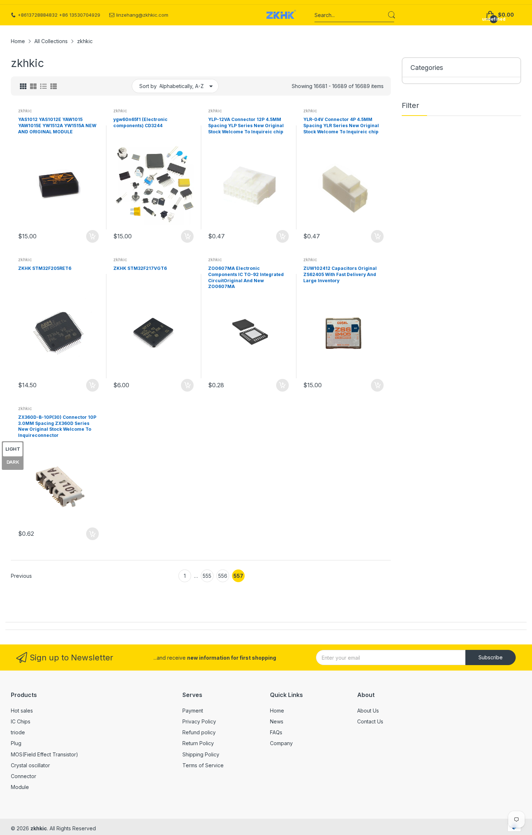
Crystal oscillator (30, 765)
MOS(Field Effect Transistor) (44, 754)
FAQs (276, 732)
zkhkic (25, 110)
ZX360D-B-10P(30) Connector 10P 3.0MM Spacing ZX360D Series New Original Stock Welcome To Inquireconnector (57, 426)
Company (281, 743)
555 (207, 576)
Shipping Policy (200, 754)
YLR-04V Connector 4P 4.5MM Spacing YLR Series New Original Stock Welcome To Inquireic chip (341, 125)
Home (277, 710)
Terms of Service (203, 765)
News (276, 721)
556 (222, 576)
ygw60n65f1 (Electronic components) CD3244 (140, 122)
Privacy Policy (199, 721)
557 (238, 576)
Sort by (148, 86)
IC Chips (20, 721)
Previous (21, 576)
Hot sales (22, 710)
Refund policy (199, 732)
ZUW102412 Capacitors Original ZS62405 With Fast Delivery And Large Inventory (340, 274)
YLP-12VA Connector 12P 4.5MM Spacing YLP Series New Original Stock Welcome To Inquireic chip (246, 125)
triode (18, 732)
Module (20, 787)
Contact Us (370, 721)
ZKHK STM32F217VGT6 (140, 268)
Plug (16, 743)
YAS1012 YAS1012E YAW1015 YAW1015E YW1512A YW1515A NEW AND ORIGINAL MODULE (57, 125)
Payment (192, 710)
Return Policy (198, 743)
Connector (23, 776)
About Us (368, 710)
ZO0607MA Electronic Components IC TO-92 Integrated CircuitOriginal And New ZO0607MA (246, 277)
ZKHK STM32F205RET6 (44, 268)
